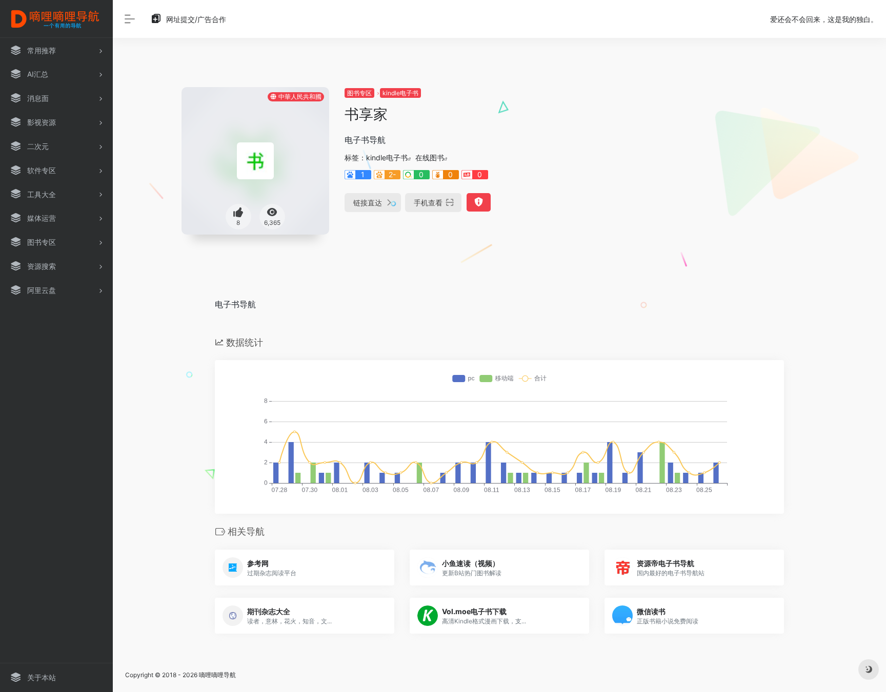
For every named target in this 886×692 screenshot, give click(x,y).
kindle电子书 (400, 93)
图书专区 (359, 93)
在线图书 (429, 157)
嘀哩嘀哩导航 (217, 675)
